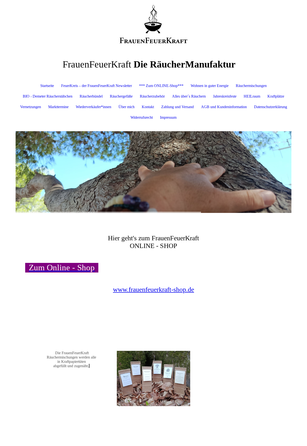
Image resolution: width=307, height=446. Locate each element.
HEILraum (252, 96)
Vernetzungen (30, 107)
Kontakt (148, 107)
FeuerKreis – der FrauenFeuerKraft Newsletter (96, 86)
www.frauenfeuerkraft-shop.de (153, 289)
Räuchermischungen (251, 86)
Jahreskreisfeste (224, 96)
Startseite (47, 86)
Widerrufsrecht (141, 117)
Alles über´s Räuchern (189, 96)
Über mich (126, 107)
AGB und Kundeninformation (224, 107)
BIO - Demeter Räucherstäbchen (47, 96)
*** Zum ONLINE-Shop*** (161, 86)
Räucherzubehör (152, 96)
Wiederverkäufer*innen (93, 107)
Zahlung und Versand (177, 107)
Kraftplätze (275, 96)
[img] (153, 24)
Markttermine (58, 107)
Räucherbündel (91, 96)
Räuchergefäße (121, 96)
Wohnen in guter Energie (210, 86)
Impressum (168, 117)
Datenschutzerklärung (270, 107)
